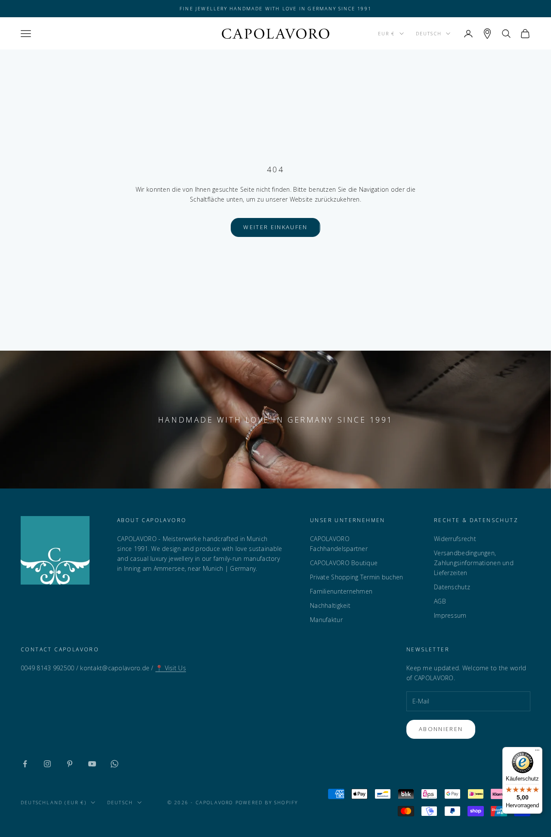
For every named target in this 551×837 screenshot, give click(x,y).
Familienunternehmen (341, 591)
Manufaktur (326, 620)
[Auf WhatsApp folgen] (114, 763)
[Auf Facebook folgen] (25, 763)
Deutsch (429, 33)
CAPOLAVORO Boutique (344, 563)
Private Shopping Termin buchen (356, 577)
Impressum (450, 615)
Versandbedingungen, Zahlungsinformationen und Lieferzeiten (474, 563)
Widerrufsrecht (455, 539)
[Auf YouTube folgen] (92, 763)
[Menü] (537, 752)
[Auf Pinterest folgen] (69, 763)
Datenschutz (452, 587)
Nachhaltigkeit (330, 605)
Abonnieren (441, 729)
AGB (440, 601)
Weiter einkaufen (275, 227)
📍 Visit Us (170, 668)
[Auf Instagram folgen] (47, 763)
